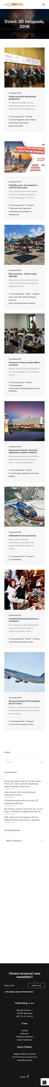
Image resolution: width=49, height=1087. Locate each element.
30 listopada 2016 (17, 117)
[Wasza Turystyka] (13, 4)
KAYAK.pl (12, 476)
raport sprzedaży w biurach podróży (22, 303)
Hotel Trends (23, 123)
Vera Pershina (34, 473)
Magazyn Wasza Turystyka (25, 1054)
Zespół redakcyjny (24, 1040)
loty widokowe (16, 559)
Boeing (23, 724)
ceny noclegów (16, 473)
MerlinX (25, 297)
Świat (29, 639)
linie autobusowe (15, 211)
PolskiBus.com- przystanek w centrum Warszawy (23, 186)
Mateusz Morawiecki (16, 126)
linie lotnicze (15, 724)
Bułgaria (36, 294)
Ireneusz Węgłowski (17, 120)
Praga (31, 642)
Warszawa (14, 208)
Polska (29, 382)
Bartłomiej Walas (16, 385)
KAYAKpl (25, 473)
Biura (29, 294)
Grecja (11, 297)
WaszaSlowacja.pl (24, 1060)
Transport (30, 205)
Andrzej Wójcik (30, 120)
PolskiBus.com (14, 214)
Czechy (36, 639)
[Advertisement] (24, 874)
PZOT (20, 297)
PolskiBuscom (27, 211)
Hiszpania (32, 297)
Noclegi (29, 117)
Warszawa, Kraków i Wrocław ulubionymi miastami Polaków (23, 451)
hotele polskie (14, 123)
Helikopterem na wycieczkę (22, 535)
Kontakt (24, 1030)
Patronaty (24, 1033)
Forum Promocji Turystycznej (24, 1057)
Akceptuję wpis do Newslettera (19, 992)
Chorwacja (12, 300)
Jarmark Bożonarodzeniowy (18, 642)
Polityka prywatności (24, 1037)
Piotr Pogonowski (25, 208)
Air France (30, 724)
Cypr (15, 297)
